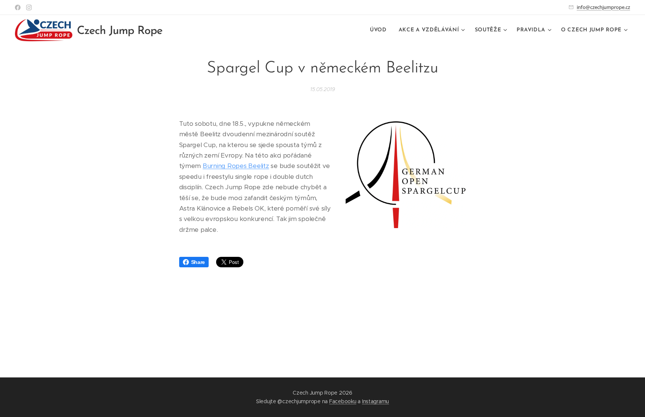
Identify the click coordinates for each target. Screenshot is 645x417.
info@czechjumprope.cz (603, 7)
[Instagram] (29, 7)
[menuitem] (380, 30)
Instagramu (375, 401)
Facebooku (342, 401)
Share (198, 262)
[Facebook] (17, 7)
